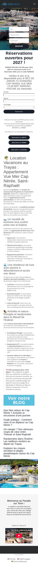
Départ (6, 98)
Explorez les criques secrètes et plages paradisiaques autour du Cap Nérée (19, 452)
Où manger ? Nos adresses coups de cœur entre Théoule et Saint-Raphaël (18, 432)
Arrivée (6, 92)
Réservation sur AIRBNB (19, 142)
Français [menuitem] (13, 559)
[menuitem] (11, 559)
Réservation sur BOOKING (19, 150)
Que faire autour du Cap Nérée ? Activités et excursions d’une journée (17, 413)
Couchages (7, 105)
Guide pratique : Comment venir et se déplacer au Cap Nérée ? (18, 422)
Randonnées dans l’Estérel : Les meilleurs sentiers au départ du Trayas (19, 441)
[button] (2, 473)
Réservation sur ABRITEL (19, 137)
